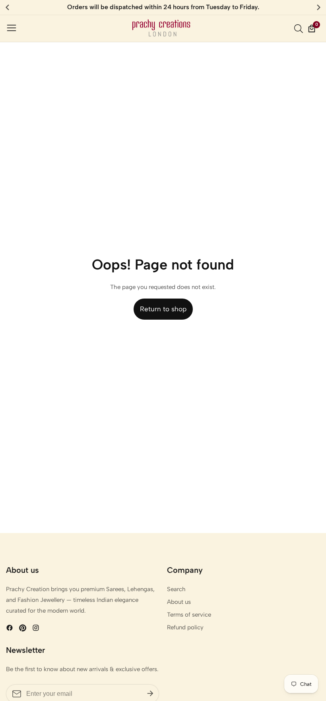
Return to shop (163, 309)
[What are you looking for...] (299, 28)
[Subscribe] (150, 694)
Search (176, 589)
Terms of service (189, 614)
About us (179, 601)
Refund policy (185, 627)
